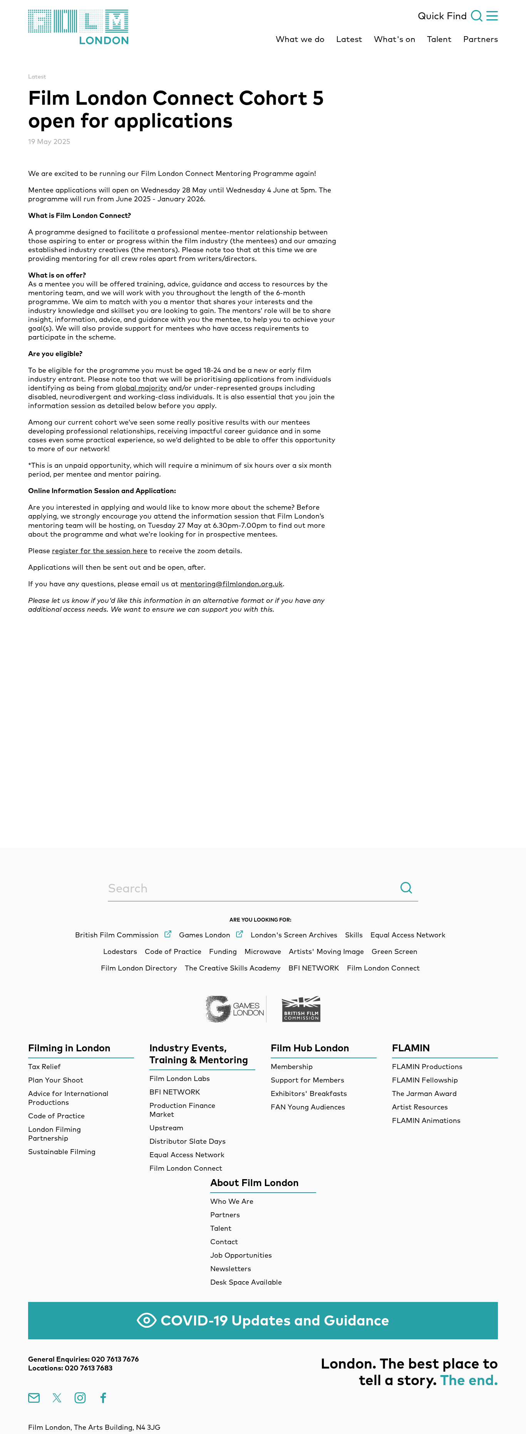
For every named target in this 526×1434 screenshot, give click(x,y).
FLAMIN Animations (426, 1120)
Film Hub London (310, 1048)
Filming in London (69, 1048)
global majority (141, 387)
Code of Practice (56, 1115)
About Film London (254, 1182)
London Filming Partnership (54, 1134)
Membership (292, 1066)
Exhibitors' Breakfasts (309, 1093)
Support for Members (307, 1080)
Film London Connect (185, 1168)
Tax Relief (44, 1066)
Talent (439, 39)
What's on (394, 39)
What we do (300, 39)
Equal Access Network (186, 1154)
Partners (480, 39)
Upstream (166, 1127)
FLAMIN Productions (427, 1066)
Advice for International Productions (68, 1098)
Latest (349, 39)
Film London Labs (179, 1078)
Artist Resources (420, 1107)
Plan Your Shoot (55, 1080)
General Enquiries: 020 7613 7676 (83, 1359)
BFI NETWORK (174, 1092)
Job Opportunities (241, 1255)
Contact (224, 1241)
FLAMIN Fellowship (425, 1080)
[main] (263, 431)
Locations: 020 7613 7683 (70, 1368)
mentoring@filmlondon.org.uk (231, 583)
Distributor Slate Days (187, 1141)
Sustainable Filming (61, 1151)
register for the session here (99, 550)
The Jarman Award (424, 1093)
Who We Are (231, 1201)
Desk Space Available (246, 1282)
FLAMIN (411, 1048)
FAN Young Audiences (308, 1107)
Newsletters (230, 1268)
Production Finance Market (182, 1110)
